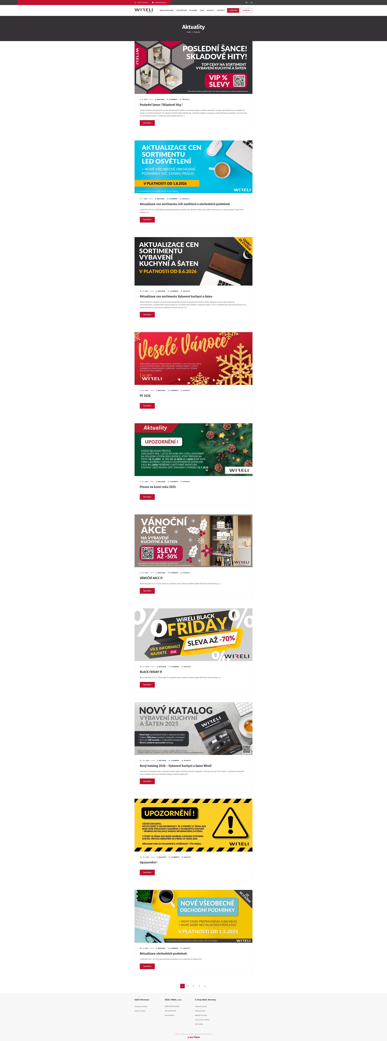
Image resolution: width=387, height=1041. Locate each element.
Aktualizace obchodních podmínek (163, 953)
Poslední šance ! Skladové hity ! (161, 105)
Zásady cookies (140, 1011)
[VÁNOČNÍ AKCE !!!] (193, 540)
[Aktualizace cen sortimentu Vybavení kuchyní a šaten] (193, 261)
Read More (147, 123)
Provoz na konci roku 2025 (158, 487)
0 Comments (173, 99)
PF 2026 (145, 396)
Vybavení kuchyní (201, 1006)
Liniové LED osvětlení (202, 1020)
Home (189, 32)
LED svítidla (199, 1024)
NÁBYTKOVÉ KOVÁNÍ (172, 1006)
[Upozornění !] (193, 825)
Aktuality (185, 99)
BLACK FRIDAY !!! (151, 672)
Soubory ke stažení (141, 1006)
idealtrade (160, 99)
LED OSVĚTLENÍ (170, 1011)
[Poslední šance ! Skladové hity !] (193, 67)
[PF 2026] (193, 358)
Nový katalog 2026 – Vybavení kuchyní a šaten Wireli (176, 766)
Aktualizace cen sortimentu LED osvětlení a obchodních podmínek (185, 204)
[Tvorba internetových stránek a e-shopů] (193, 1037)
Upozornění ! (148, 862)
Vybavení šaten (200, 1011)
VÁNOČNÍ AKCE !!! (151, 578)
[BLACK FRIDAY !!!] (193, 634)
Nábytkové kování (201, 1015)
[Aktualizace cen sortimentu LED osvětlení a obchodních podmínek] (193, 166)
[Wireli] (144, 10)
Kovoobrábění (169, 1015)
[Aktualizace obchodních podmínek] (193, 916)
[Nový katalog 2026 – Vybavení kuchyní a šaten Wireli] (193, 728)
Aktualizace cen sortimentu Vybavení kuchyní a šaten (176, 296)
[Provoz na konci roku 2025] (193, 449)
